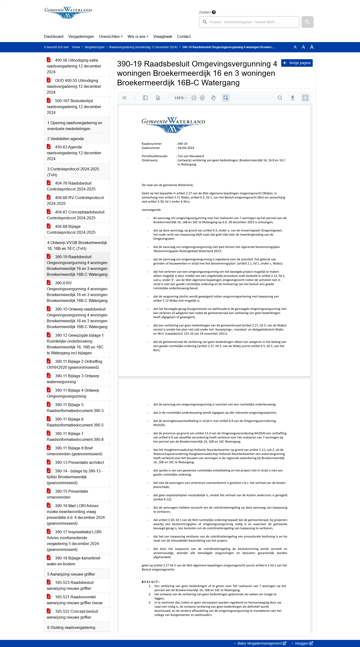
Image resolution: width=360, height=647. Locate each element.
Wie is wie (136, 36)
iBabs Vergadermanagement (260, 643)
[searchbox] (249, 22)
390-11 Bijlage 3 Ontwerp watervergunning (73, 379)
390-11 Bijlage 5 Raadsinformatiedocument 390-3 (75, 408)
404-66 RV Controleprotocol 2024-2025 (75, 201)
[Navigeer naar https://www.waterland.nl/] (68, 18)
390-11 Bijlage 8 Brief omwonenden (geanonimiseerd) (74, 451)
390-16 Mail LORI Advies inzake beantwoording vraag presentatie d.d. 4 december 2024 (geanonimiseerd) (76, 514)
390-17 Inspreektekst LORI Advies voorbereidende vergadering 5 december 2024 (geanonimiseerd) (74, 541)
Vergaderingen (81, 36)
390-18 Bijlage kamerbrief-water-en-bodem (74, 561)
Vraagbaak (162, 36)
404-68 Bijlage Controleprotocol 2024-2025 (71, 229)
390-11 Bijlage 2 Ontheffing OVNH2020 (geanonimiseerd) (74, 364)
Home (76, 47)
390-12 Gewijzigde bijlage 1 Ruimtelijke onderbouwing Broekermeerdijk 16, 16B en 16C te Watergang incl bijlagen (75, 344)
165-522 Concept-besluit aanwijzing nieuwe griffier (72, 614)
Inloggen (302, 643)
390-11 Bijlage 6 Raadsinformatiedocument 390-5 (75, 422)
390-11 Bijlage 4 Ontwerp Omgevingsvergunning (73, 393)
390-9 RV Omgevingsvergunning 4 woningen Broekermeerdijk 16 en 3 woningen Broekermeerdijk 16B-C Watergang (77, 292)
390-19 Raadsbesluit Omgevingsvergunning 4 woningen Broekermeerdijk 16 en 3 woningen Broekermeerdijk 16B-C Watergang (77, 266)
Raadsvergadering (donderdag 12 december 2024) (143, 47)
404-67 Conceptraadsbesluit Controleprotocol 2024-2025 (75, 215)
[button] (307, 22)
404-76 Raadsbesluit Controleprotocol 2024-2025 (71, 186)
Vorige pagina (299, 63)
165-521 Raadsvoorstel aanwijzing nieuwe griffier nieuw (75, 600)
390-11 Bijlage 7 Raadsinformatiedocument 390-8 (75, 437)
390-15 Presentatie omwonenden (67, 494)
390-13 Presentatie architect (79, 462)
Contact (184, 36)
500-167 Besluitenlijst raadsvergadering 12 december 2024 (74, 107)
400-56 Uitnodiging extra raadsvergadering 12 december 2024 (74, 66)
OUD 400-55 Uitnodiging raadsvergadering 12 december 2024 (74, 86)
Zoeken (205, 12)
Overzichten (109, 36)
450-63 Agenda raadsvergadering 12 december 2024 (74, 153)
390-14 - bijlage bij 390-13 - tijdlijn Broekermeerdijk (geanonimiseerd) (75, 477)
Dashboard (53, 36)
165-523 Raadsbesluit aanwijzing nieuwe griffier (70, 585)
